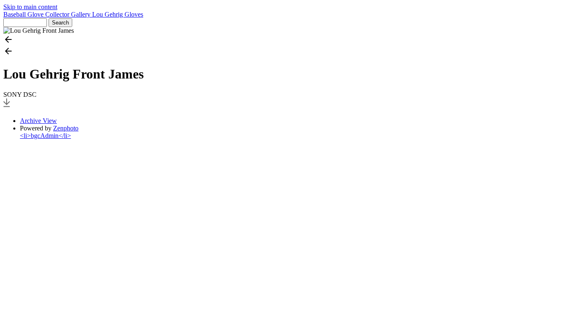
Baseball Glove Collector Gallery (47, 14)
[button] (283, 40)
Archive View (38, 120)
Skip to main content (30, 6)
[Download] (6, 106)
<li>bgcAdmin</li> (45, 135)
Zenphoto (65, 128)
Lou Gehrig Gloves (117, 14)
